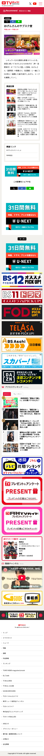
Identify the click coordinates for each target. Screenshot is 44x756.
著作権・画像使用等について (12, 734)
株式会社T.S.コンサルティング (13, 711)
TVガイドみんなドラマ (10, 696)
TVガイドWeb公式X (9, 717)
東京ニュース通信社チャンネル (13, 701)
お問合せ (6, 739)
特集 (4, 648)
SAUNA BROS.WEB (9, 691)
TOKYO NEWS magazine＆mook (14, 670)
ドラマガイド (7, 638)
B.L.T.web (6, 675)
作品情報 (6, 658)
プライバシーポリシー (10, 729)
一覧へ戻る (22, 239)
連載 (4, 653)
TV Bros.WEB (7, 681)
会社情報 (6, 744)
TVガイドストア (8, 706)
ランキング (6, 663)
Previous (3, 615)
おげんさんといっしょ (13, 150)
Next (40, 615)
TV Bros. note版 (8, 686)
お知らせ (6, 723)
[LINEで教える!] (19, 21)
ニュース (6, 643)
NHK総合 (7, 18)
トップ (5, 633)
